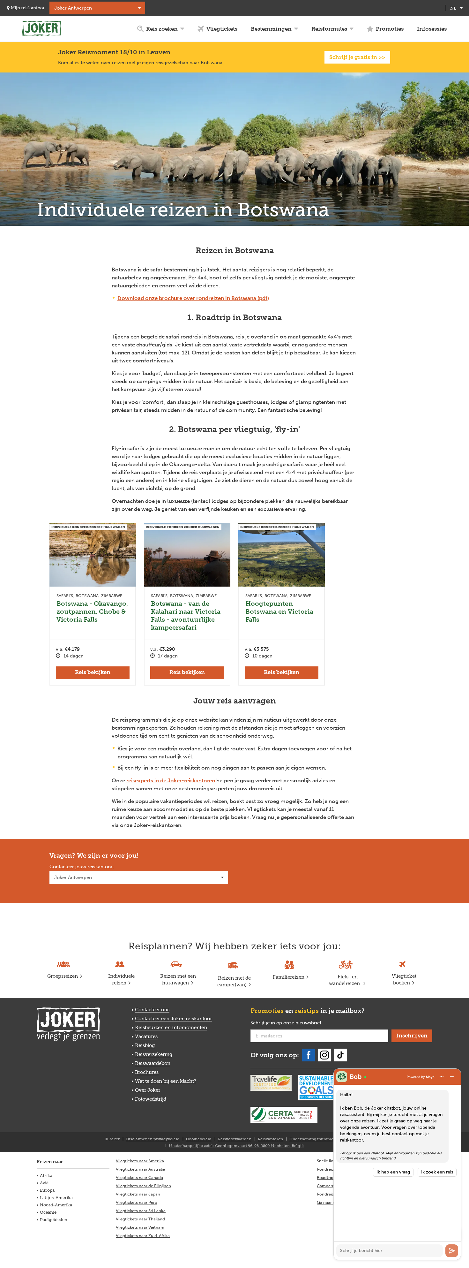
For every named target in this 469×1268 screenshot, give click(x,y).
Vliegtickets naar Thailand (140, 1219)
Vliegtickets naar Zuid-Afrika (143, 1235)
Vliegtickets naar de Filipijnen (143, 1185)
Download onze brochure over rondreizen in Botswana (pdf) (193, 298)
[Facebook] (308, 1055)
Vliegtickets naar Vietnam (140, 1227)
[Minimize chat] (451, 1076)
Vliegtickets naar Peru (136, 1202)
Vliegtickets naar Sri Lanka (141, 1210)
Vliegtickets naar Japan (138, 1194)
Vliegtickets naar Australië (140, 1169)
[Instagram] (324, 1055)
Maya (430, 1077)
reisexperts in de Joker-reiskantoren (170, 780)
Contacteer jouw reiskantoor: (81, 866)
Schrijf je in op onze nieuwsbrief (296, 1023)
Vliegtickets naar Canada (139, 1177)
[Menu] (441, 1076)
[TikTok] (340, 1055)
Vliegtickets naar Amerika (140, 1160)
